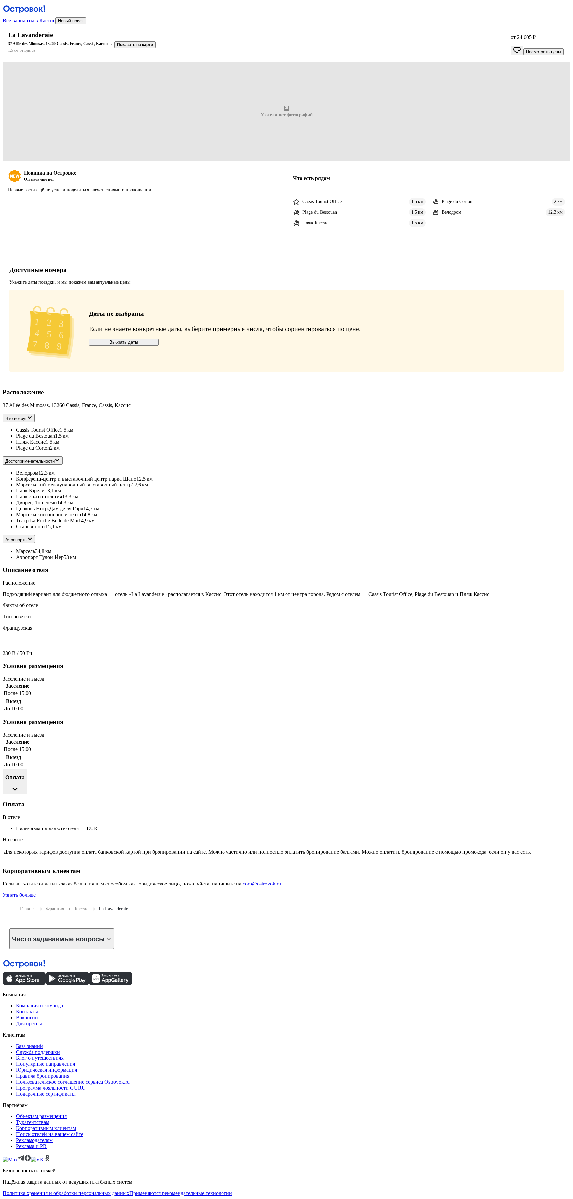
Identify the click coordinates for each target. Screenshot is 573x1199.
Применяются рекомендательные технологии (180, 1193)
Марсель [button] (25, 551)
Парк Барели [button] (30, 490)
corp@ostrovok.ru (262, 883)
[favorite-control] (517, 50)
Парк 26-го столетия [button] (39, 496)
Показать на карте (135, 44)
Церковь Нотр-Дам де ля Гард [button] (49, 508)
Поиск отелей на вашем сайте (49, 1134)
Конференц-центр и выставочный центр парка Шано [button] (76, 479)
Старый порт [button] (30, 526)
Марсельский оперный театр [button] (48, 514)
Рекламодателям (34, 1140)
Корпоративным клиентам (46, 1128)
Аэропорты (16, 539)
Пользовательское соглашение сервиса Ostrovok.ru (73, 1082)
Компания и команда (39, 1005)
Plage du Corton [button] (33, 448)
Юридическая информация (46, 1070)
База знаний (29, 1046)
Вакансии (27, 1017)
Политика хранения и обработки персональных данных (66, 1193)
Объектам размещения (41, 1116)
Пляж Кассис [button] (31, 442)
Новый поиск (71, 20)
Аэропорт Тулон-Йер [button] (40, 557)
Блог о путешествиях (40, 1058)
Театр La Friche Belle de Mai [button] (47, 520)
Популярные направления (45, 1064)
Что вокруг (16, 418)
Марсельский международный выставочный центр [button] (74, 484)
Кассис (81, 908)
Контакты (27, 1011)
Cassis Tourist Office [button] (38, 430)
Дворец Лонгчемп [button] (36, 502)
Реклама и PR (31, 1146)
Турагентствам (32, 1122)
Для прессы (29, 1023)
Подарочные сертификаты (46, 1094)
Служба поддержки (38, 1052)
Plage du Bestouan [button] (35, 436)
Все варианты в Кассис (29, 20)
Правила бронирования (42, 1076)
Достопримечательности (30, 461)
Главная (27, 908)
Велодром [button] (27, 473)
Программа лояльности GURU (51, 1088)
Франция (55, 908)
